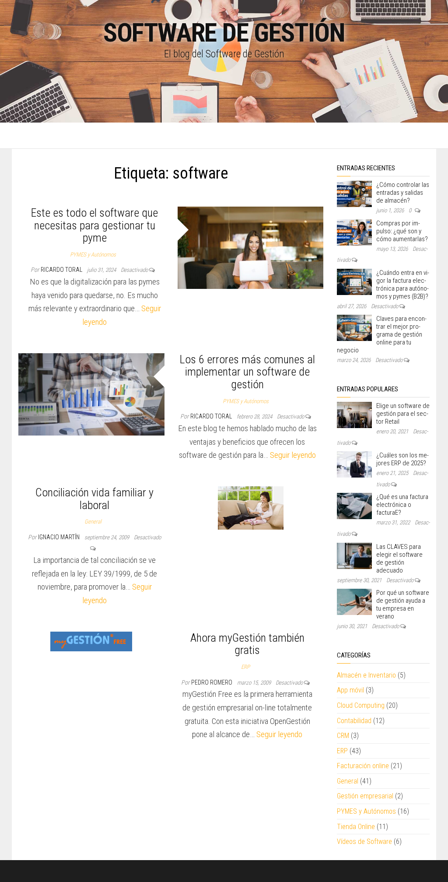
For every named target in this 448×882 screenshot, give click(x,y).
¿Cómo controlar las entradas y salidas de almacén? (402, 192)
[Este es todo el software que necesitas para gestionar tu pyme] (251, 247)
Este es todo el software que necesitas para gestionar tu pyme (94, 225)
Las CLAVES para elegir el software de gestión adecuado (399, 558)
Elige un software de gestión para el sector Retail (403, 413)
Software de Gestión (224, 32)
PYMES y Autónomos (93, 254)
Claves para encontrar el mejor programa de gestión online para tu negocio (382, 334)
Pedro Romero (212, 682)
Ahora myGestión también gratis (247, 644)
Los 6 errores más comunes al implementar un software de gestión (247, 372)
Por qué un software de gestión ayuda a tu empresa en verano (402, 604)
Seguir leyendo (293, 455)
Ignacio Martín (59, 537)
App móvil (350, 690)
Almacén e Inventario (366, 675)
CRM (343, 735)
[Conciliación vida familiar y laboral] (251, 507)
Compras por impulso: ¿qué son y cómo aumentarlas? (402, 231)
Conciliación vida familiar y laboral (94, 499)
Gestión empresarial (365, 796)
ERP (245, 667)
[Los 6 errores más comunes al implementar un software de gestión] (91, 394)
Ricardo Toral (62, 269)
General (93, 521)
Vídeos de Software (364, 841)
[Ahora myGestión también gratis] (91, 641)
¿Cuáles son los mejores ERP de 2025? (402, 459)
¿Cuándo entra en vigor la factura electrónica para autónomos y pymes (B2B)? (402, 284)
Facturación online (363, 766)
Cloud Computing (361, 705)
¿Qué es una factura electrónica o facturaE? (402, 505)
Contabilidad (354, 721)
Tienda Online (356, 826)
